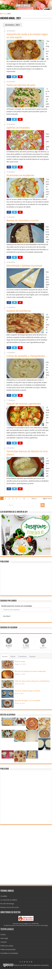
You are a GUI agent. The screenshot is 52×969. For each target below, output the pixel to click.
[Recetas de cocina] (25, 918)
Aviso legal (4, 938)
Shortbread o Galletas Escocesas (24, 265)
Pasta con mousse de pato (21, 85)
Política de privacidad (7, 949)
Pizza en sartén (20, 661)
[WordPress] (31, 961)
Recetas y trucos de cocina (9, 907)
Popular (13, 656)
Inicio (4, 14)
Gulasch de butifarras (19, 310)
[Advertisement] (26, 579)
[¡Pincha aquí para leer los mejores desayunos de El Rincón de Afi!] (26, 535)
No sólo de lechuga (7, 904)
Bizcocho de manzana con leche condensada (30, 671)
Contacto (3, 942)
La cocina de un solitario (8, 900)
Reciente (4, 656)
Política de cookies (6, 946)
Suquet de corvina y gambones (24, 403)
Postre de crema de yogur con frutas (27, 691)
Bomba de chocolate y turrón (23, 220)
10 (24, 499)
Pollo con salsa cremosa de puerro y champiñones (32, 681)
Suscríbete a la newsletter (9, 953)
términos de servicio (34, 925)
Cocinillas (3, 896)
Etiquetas (33, 656)
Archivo (3, 934)
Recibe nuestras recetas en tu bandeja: (16, 606)
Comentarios (22, 656)
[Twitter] (25, 961)
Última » (34, 499)
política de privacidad (18, 925)
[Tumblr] (29, 961)
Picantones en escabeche (20, 175)
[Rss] (20, 961)
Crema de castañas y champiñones (26, 356)
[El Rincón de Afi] (26, 5)
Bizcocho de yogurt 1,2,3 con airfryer (27, 700)
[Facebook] (22, 961)
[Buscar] (43, 505)
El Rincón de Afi (19, 965)
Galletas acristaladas (18, 127)
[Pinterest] (27, 961)
